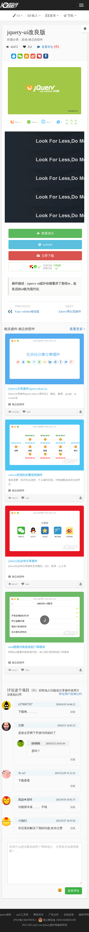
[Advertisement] (44, 176)
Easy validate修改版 (27, 311)
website (46, 244)
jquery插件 (5, 914)
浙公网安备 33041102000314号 (59, 920)
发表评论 (73, 890)
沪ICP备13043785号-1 (25, 920)
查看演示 (47, 233)
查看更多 (77, 329)
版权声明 (84, 914)
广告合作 (54, 914)
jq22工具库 (22, 914)
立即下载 (47, 255)
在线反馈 (69, 914)
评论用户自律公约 (70, 694)
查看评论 (49, 46)
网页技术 (38, 914)
